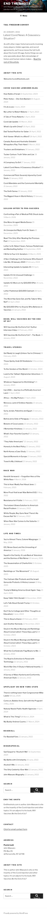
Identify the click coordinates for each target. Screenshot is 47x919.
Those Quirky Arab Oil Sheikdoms (18, 361)
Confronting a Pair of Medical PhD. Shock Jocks (23, 214)
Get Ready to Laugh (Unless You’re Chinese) (22, 353)
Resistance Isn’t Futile (13, 500)
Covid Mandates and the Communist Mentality (23, 183)
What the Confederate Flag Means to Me (21, 651)
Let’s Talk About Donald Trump (17, 603)
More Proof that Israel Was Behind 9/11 (20, 492)
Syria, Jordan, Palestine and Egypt (18, 411)
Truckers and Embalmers (14, 149)
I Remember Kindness (13, 429)
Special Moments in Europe (15, 456)
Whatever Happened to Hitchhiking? (19, 382)
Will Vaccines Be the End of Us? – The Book (22, 335)
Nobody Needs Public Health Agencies (20, 709)
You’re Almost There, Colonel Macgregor (21, 539)
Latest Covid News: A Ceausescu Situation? (22, 167)
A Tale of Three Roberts (14, 117)
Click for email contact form (15, 829)
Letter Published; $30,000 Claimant (19, 291)
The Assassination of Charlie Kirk (18, 563)
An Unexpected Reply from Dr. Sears (19, 230)
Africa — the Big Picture (14, 398)
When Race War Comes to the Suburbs (20, 521)
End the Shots (17, 3)
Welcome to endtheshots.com (16, 79)
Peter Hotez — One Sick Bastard (17, 99)
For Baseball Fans (11, 737)
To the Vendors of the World (15, 369)
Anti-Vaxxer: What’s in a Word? (17, 136)
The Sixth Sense (11, 191)
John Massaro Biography (14, 774)
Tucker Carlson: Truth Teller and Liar (19, 154)
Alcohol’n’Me (9, 765)
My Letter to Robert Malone (15, 112)
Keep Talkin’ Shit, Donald (14, 598)
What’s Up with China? (13, 127)
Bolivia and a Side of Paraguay (16, 419)
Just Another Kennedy (13, 624)
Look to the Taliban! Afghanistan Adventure (22, 374)
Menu (25, 16)
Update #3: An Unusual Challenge (18, 275)
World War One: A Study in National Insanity (22, 667)
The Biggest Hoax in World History (18, 196)
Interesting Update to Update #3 (17, 267)
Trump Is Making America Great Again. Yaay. (22, 590)
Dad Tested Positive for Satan (16, 131)
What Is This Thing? (12, 717)
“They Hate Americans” (14, 441)
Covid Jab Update (11, 122)
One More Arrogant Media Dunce (18, 222)
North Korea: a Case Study (15, 451)
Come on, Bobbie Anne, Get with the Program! (23, 701)
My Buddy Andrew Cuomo (15, 722)
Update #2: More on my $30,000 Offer (20, 283)
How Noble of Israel (12, 94)
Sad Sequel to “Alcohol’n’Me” (16, 752)
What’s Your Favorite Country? (16, 434)
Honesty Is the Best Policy (15, 446)
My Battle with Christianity (15, 760)
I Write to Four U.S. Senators (15, 254)
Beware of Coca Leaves (14, 424)
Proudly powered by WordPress (16, 913)
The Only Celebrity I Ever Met (16, 770)
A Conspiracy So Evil (12, 162)
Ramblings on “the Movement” (17, 571)
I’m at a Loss (9, 107)
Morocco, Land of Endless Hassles (18, 403)
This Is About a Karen (13, 619)
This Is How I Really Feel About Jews (19, 484)
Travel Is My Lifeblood (13, 461)
